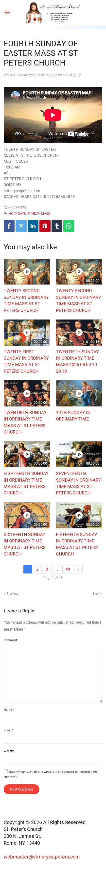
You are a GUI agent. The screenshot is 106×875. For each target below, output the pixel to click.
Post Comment (21, 789)
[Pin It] (44, 226)
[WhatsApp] (68, 226)
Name (9, 709)
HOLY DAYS (17, 214)
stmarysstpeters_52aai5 (38, 75)
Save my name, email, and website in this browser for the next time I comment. (51, 774)
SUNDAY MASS (38, 214)
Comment (10, 640)
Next (96, 593)
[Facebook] (9, 226)
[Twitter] (21, 226)
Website (9, 751)
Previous (12, 593)
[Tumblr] (57, 226)
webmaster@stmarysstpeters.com (42, 857)
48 (68, 569)
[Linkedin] (33, 226)
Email (8, 730)
